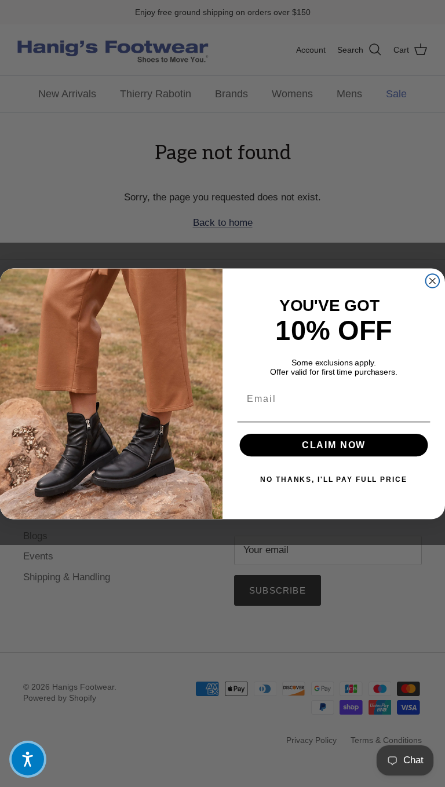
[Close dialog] (433, 281)
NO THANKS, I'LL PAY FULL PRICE (333, 479)
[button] (27, 759)
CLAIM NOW (334, 444)
